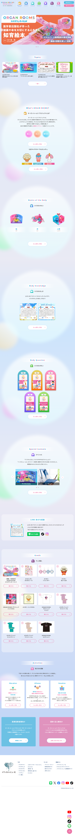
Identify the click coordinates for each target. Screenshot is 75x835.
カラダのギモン (39, 5)
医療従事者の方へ (69, 2)
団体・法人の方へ (69, 5)
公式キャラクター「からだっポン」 (35, 764)
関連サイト (58, 762)
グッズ (52, 5)
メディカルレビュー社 (61, 764)
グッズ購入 (21, 774)
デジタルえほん (22, 770)
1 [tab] (36, 46)
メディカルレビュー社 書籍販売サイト (64, 768)
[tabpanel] (37, 30)
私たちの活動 (58, 5)
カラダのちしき (33, 5)
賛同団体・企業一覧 (32, 770)
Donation (30, 772)
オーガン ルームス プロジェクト (19, 6)
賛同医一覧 (30, 768)
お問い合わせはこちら (56, 740)
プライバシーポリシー (49, 764)
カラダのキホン (26, 5)
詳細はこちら (18, 740)
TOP (19, 762)
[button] (12, 477)
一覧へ (37, 83)
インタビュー (21, 772)
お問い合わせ (48, 770)
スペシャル (45, 5)
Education (30, 766)
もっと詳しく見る (37, 144)
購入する (11, 586)
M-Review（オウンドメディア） (63, 766)
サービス (46, 762)
